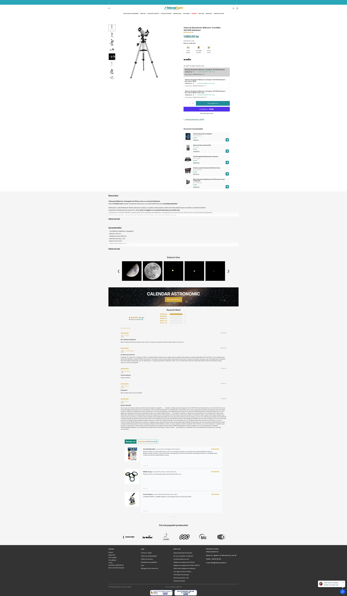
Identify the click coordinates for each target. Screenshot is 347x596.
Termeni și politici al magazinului (173, 586)
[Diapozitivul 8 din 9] (112, 78)
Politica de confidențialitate (149, 556)
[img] (124, 333)
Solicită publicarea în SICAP (194, 119)
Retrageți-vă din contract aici (149, 568)
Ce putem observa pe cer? (181, 559)
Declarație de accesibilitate (149, 562)
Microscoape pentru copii (181, 578)
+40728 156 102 (216, 559)
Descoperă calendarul (173, 299)
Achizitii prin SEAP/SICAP (116, 565)
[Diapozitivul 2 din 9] (112, 35)
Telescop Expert (117, 586)
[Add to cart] (227, 139)
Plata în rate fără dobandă (116, 568)
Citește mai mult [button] (114, 219)
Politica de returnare (147, 559)
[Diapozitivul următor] (237, 2)
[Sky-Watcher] (188, 59)
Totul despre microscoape (181, 574)
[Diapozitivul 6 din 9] (112, 64)
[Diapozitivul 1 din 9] (112, 28)
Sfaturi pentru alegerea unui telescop (184, 568)
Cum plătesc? (112, 560)
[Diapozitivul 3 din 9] (112, 42)
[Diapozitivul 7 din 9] (112, 71)
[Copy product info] (204, 74)
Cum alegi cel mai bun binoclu (182, 571)
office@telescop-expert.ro (218, 562)
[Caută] (109, 8)
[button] (188, 32)
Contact (110, 552)
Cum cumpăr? (112, 557)
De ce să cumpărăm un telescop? (183, 556)
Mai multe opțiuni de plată (206, 113)
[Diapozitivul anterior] (109, 2)
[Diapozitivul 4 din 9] (112, 49)
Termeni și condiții (146, 553)
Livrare (110, 562)
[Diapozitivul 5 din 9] (112, 56)
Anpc (142, 565)
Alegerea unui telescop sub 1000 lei (184, 562)
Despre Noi (111, 555)
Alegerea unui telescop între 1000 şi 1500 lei (187, 565)
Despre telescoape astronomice (183, 553)
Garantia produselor (179, 581)
